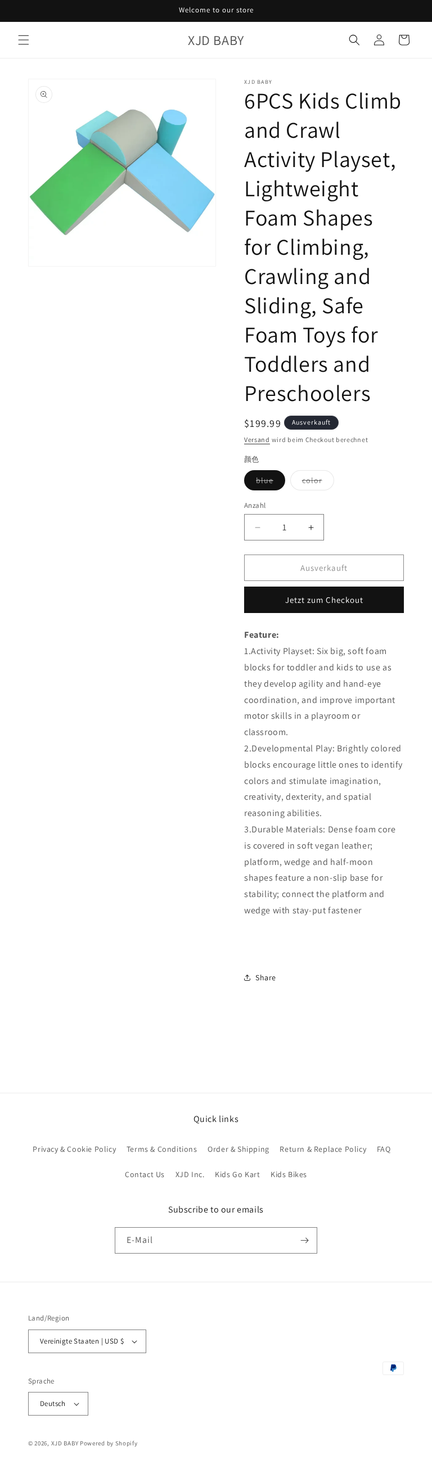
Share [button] (265, 977)
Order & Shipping (238, 1149)
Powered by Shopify (109, 1443)
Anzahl (255, 505)
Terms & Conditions (162, 1149)
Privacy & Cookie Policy (74, 1149)
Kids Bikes (289, 1174)
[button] (23, 40)
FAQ (384, 1149)
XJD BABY (65, 1443)
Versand (257, 439)
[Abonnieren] (304, 1240)
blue (270, 482)
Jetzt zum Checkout (324, 599)
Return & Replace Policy (323, 1149)
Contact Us (145, 1174)
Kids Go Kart (237, 1174)
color (318, 482)
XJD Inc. (190, 1174)
